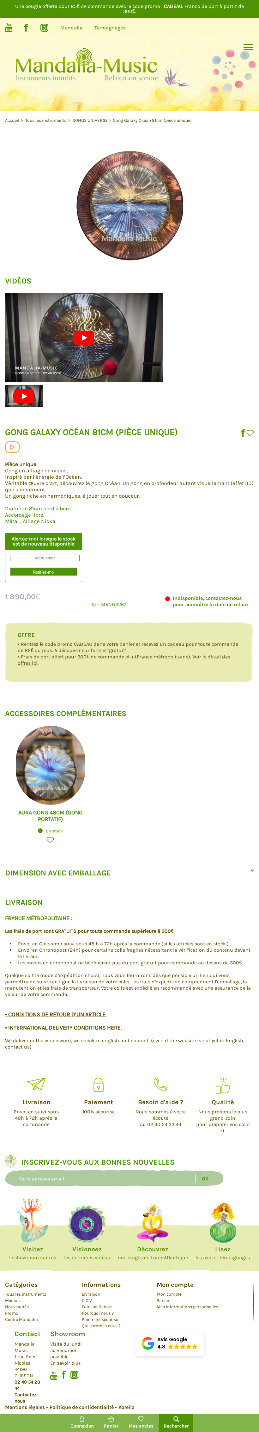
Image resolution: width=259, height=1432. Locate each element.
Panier (163, 1300)
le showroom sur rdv (33, 1253)
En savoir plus (65, 1363)
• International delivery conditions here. (63, 1027)
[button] (250, 433)
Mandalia (71, 28)
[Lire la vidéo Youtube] (84, 337)
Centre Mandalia (21, 1319)
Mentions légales (25, 1407)
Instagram (44, 27)
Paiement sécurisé (100, 1319)
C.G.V (87, 1300)
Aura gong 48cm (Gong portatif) (50, 816)
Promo (11, 1313)
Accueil (12, 120)
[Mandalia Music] (87, 72)
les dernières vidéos (87, 1253)
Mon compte (169, 1294)
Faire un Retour (97, 1307)
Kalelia (126, 1407)
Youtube (8, 27)
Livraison (91, 1294)
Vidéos (12, 447)
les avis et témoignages (223, 1253)
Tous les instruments (46, 120)
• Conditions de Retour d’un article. (55, 1014)
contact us (17, 1047)
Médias (12, 1300)
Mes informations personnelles (187, 1307)
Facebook (26, 27)
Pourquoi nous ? (98, 1313)
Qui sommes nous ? (101, 1326)
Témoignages (109, 28)
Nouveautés (17, 1307)
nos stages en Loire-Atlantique (153, 1253)
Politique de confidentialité (82, 1407)
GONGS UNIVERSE (90, 120)
